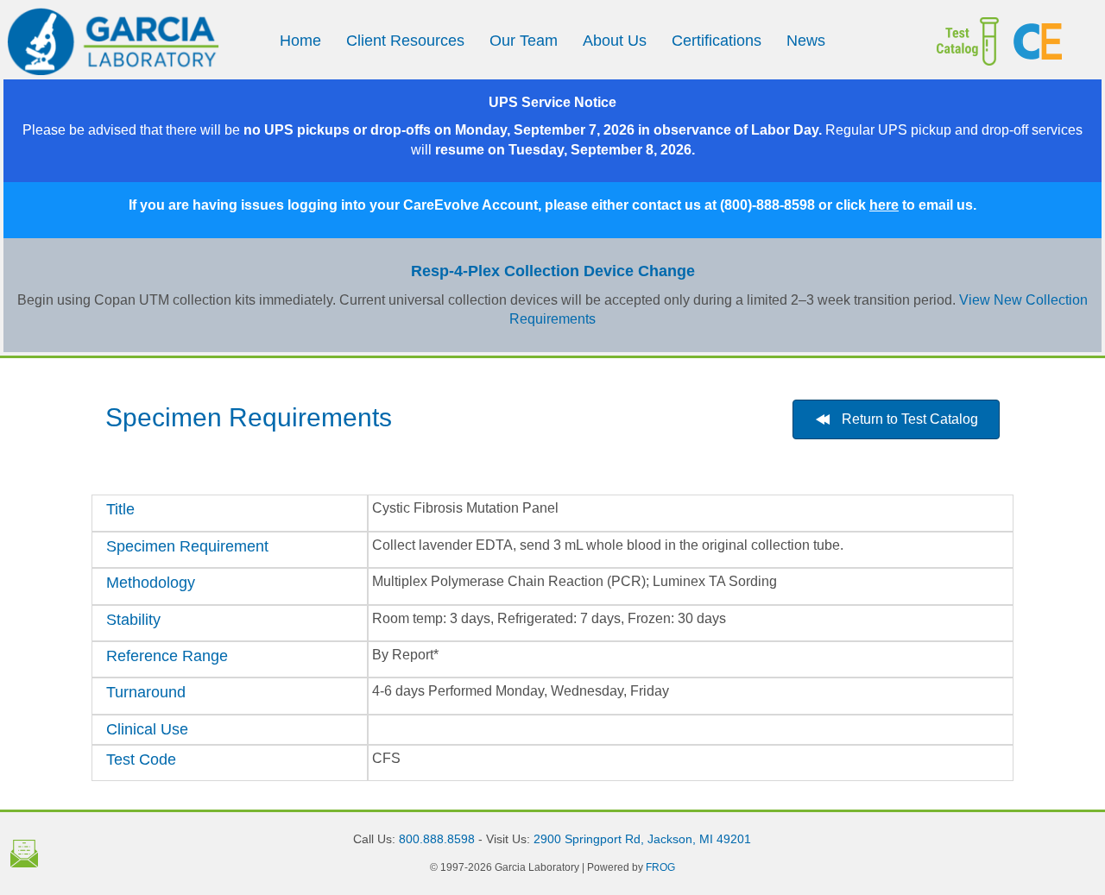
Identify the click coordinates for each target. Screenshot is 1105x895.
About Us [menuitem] (615, 40)
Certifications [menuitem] (716, 40)
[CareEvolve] (1050, 41)
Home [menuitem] (300, 40)
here (884, 205)
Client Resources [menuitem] (405, 40)
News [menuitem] (805, 40)
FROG (660, 867)
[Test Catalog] (955, 41)
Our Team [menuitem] (523, 40)
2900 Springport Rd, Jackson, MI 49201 (642, 839)
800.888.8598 (437, 839)
